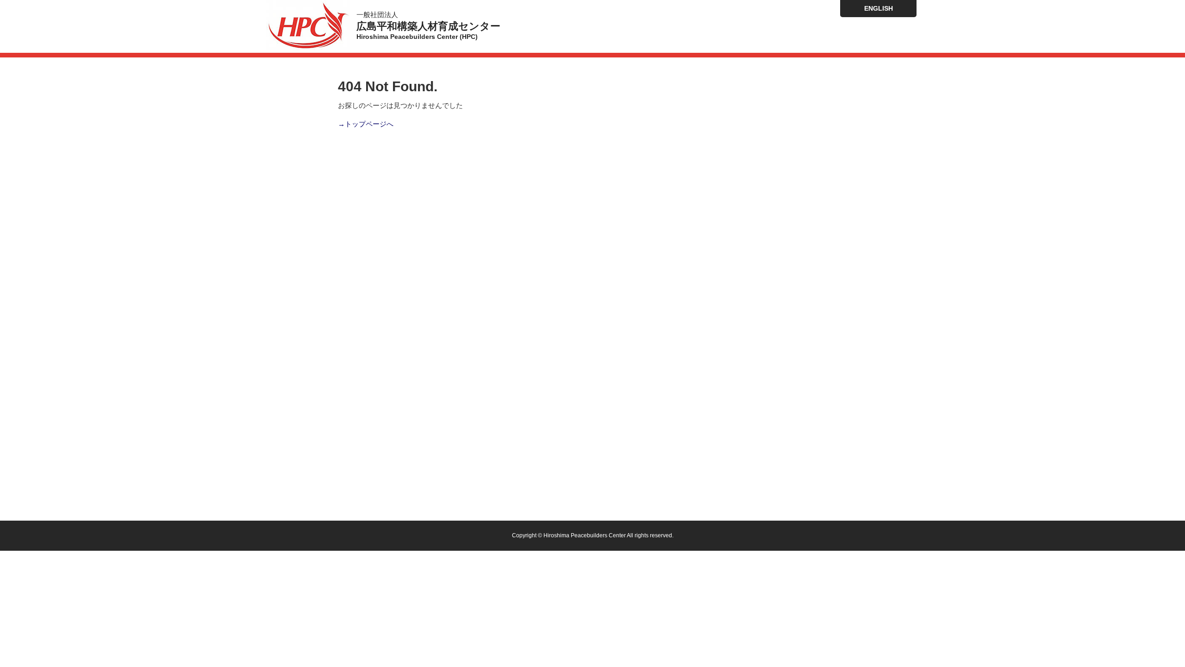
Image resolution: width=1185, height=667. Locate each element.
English (878, 8)
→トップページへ (365, 124)
